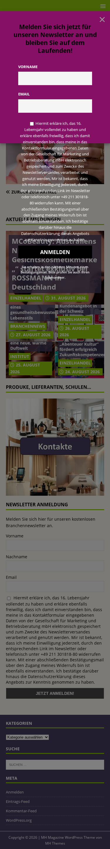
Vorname (28, 66)
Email (24, 94)
